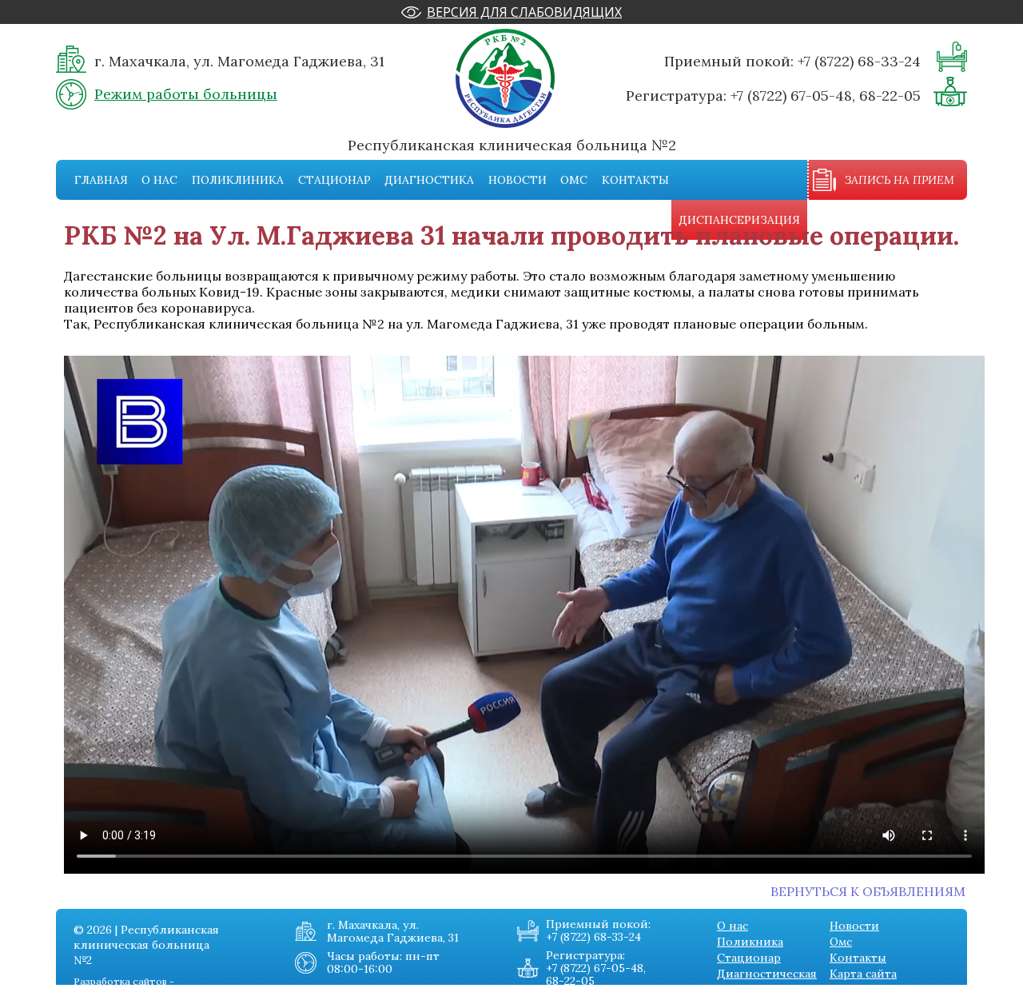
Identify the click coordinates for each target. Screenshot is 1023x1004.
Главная (101, 180)
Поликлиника (238, 180)
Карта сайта (863, 973)
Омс (573, 180)
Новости (517, 180)
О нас (159, 180)
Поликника (750, 941)
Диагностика (429, 180)
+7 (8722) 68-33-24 (859, 61)
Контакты (635, 180)
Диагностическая (767, 973)
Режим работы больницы (185, 94)
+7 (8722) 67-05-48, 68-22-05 (825, 95)
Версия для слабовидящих (524, 12)
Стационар (334, 180)
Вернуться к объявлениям (867, 891)
